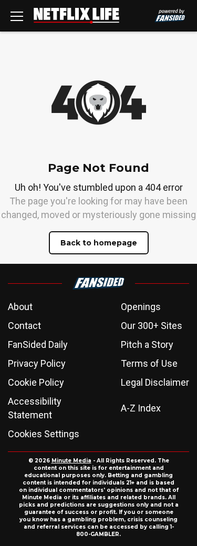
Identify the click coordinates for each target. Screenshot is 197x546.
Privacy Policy (37, 363)
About (20, 306)
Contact (24, 325)
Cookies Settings (43, 433)
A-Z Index (141, 408)
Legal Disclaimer (155, 382)
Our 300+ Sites (151, 325)
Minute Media (71, 460)
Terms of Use (149, 363)
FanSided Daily (38, 344)
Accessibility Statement (34, 408)
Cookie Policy (36, 382)
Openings (141, 306)
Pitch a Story (147, 344)
